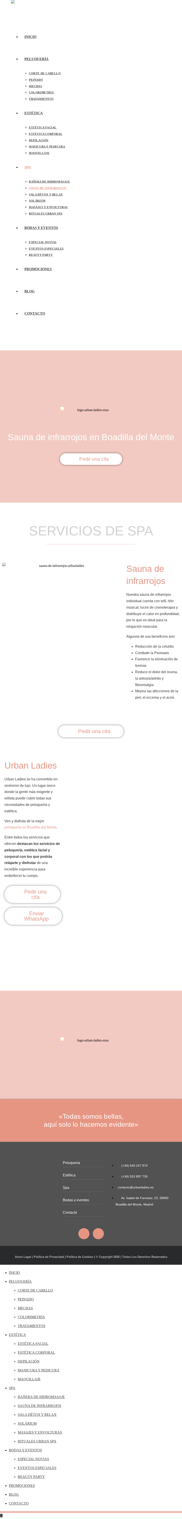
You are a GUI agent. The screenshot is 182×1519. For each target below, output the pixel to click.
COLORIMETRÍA (31, 1317)
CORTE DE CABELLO (35, 1290)
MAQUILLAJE (29, 1379)
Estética (69, 1175)
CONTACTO (19, 1503)
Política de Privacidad (49, 1257)
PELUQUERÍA (20, 1281)
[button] (6, 950)
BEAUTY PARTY (31, 1477)
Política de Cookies (80, 1257)
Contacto (70, 1212)
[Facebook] (83, 1233)
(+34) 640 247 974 (134, 1165)
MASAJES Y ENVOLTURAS (40, 1432)
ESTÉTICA (17, 1335)
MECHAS (25, 1308)
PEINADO (26, 1299)
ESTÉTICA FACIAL (33, 1343)
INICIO (14, 1272)
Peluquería (71, 1163)
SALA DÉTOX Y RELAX (37, 1414)
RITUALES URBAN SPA (37, 1441)
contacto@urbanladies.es (136, 1187)
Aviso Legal (23, 1257)
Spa (66, 1188)
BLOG (14, 1494)
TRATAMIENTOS (31, 1326)
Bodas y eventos (76, 1200)
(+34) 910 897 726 (134, 1176)
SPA (12, 1388)
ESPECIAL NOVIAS (33, 1459)
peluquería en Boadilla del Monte (30, 827)
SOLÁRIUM (27, 1423)
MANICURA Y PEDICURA (38, 1370)
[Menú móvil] (12, 339)
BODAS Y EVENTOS (25, 1450)
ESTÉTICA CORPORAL (36, 1352)
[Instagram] (98, 1233)
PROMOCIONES (22, 1485)
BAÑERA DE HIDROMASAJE (41, 1397)
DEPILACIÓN (29, 1361)
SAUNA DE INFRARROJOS (39, 1406)
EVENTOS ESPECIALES (37, 1468)
